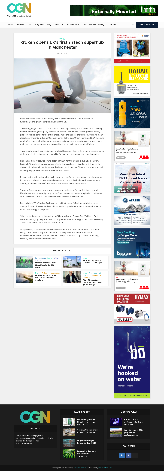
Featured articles (23, 24)
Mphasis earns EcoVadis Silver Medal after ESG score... (46, 265)
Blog (49, 24)
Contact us (112, 24)
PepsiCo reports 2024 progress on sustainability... (133, 432)
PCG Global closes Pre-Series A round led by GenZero (45, 277)
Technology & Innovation (51, 273)
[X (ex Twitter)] (135, 455)
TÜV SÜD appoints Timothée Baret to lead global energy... (93, 282)
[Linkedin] (122, 455)
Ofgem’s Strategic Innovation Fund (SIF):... (87, 441)
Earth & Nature (40, 258)
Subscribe (59, 24)
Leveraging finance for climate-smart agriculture (87, 453)
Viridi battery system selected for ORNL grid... (93, 261)
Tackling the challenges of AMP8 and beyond (87, 431)
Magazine (39, 24)
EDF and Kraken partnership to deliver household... (133, 422)
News (10, 24)
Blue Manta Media (105, 468)
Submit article (73, 24)
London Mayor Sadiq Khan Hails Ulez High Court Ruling (86, 422)
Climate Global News (81, 468)
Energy (62, 38)
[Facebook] (128, 455)
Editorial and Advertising (93, 24)
